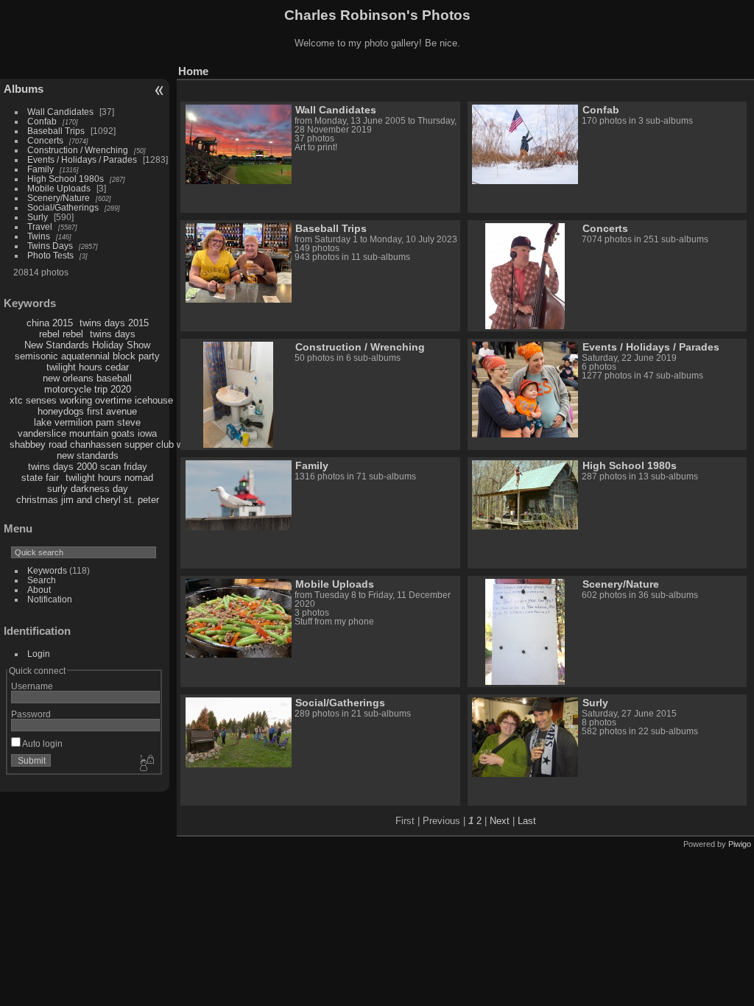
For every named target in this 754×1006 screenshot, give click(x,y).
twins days (112, 334)
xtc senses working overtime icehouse (91, 400)
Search (41, 580)
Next (500, 820)
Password (31, 714)
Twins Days (50, 245)
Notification (49, 599)
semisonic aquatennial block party (87, 356)
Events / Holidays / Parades (82, 159)
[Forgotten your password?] (145, 763)
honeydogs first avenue (87, 411)
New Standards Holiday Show (87, 345)
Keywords (47, 570)
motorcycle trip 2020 (87, 389)
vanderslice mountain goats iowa (87, 433)
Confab (42, 121)
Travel (39, 226)
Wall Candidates (60, 111)
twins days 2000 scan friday (87, 466)
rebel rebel (61, 334)
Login (38, 653)
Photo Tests (50, 255)
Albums (23, 88)
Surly (37, 217)
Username (32, 686)
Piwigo (739, 844)
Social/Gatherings (63, 207)
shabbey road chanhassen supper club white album (119, 444)
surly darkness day (87, 488)
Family (40, 169)
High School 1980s (65, 178)
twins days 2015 (114, 322)
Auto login (42, 743)
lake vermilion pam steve (87, 422)
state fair (40, 477)
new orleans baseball (87, 378)
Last (527, 820)
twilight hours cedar (87, 367)
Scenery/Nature (58, 198)
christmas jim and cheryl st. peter (87, 499)
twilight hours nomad (109, 477)
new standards (88, 455)
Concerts (45, 140)
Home (193, 71)
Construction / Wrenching (77, 150)
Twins (38, 236)
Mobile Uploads (59, 188)
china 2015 (50, 322)
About (39, 589)
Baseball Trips (56, 131)
